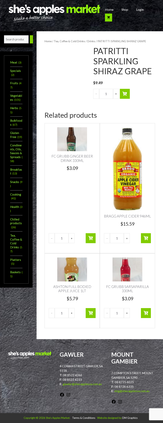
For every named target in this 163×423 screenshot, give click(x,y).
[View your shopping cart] (108, 18)
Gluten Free (14, 135)
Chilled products (16, 221)
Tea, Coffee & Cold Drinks (69, 41)
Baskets (15, 272)
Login (140, 9)
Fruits (14, 83)
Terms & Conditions (83, 417)
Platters (15, 259)
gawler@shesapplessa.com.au (82, 384)
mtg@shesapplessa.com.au (131, 391)
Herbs (14, 108)
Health (14, 207)
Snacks (14, 182)
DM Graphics (130, 417)
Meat (13, 62)
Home (109, 9)
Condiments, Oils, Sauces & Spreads (16, 151)
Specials (15, 70)
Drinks (91, 41)
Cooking (15, 194)
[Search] (31, 39)
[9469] (125, 94)
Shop (124, 9)
